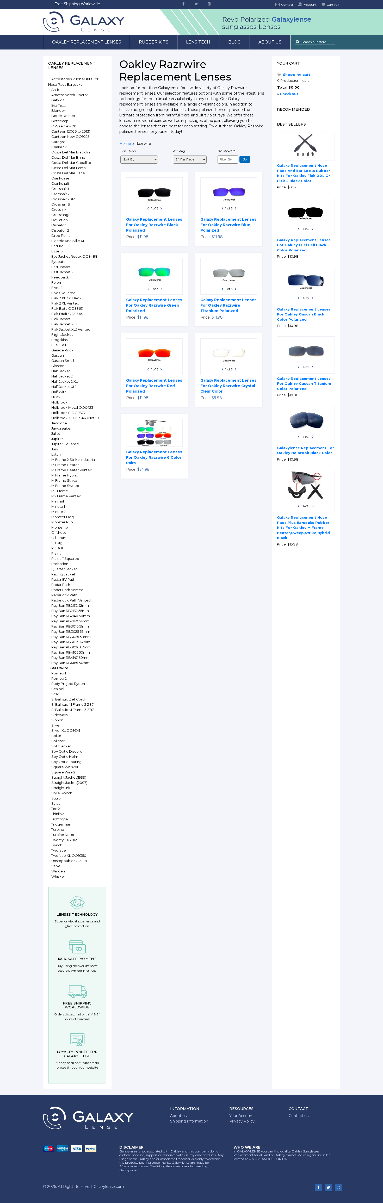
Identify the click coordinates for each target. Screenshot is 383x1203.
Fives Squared (63, 293)
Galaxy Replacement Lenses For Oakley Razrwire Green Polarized (154, 305)
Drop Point (60, 235)
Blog (234, 42)
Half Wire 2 (60, 392)
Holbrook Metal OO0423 (72, 407)
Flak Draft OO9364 (67, 314)
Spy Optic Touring (66, 762)
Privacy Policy (242, 1121)
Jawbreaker (61, 428)
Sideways (59, 715)
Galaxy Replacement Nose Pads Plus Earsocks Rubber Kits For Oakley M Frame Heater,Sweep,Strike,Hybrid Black (303, 527)
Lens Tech (198, 42)
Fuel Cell (58, 345)
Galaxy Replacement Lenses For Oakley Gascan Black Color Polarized (304, 314)
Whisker (58, 876)
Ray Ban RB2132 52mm (70, 605)
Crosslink (58, 209)
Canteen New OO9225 (70, 136)
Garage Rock (62, 350)
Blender (58, 110)
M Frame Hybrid (64, 475)
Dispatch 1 (59, 225)
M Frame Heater (65, 465)
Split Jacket (61, 746)
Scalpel (57, 689)
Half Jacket (60, 371)
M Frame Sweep (65, 485)
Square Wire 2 (63, 772)
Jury (54, 449)
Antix (55, 90)
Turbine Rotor (63, 835)
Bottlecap (60, 121)
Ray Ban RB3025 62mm (70, 642)
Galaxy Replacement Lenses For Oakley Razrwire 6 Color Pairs (154, 457)
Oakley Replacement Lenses (86, 42)
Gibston (57, 366)
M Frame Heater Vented (71, 470)
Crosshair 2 (60, 194)
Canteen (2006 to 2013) (70, 131)
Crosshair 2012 (63, 199)
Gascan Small (62, 360)
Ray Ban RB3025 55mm (70, 631)
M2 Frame (59, 491)
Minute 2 (58, 512)
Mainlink (58, 501)
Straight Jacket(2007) (69, 782)
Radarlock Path (64, 595)
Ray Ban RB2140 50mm (70, 616)
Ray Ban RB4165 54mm (70, 663)
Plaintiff (57, 553)
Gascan (57, 355)
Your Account (241, 1115)
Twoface (58, 850)
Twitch (56, 845)
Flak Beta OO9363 (67, 308)
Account (310, 5)
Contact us (298, 1115)
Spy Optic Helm (64, 756)
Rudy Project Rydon (68, 683)
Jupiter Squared (65, 444)
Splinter (58, 741)
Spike (56, 736)
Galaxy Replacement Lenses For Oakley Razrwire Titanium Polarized (228, 305)
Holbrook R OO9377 (68, 413)
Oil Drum (58, 538)
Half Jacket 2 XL (64, 381)
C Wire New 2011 (64, 126)
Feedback (60, 277)
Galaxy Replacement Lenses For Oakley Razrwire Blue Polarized (228, 225)
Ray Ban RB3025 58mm (71, 637)
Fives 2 (57, 288)
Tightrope (59, 819)
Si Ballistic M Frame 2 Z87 (72, 704)
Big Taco (58, 105)
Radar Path (60, 584)
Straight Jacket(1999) (68, 777)
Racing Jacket (63, 574)
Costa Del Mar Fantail (69, 168)
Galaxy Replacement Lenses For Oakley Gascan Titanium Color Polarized (304, 383)
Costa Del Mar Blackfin (70, 152)
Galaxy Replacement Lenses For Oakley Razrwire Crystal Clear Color (228, 386)
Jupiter (57, 439)
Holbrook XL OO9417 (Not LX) (76, 418)
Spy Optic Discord (66, 751)
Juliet (55, 433)
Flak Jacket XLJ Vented (70, 329)
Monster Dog (62, 517)
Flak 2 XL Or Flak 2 (66, 298)
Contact (286, 5)
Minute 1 (58, 506)
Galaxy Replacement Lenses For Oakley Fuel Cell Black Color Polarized (304, 245)
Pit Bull (57, 548)
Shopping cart (296, 74)
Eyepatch (59, 261)
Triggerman (61, 824)
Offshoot (58, 532)
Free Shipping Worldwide (77, 4)
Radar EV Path (63, 579)
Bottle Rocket (63, 116)
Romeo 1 (58, 673)
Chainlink (59, 147)
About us (269, 42)
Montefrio (59, 527)
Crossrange (61, 215)
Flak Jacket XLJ (64, 324)
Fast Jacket (61, 267)
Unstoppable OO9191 (69, 861)
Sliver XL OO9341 (65, 730)
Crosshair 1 (60, 189)
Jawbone (59, 423)
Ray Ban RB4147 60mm (70, 657)
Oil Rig (56, 543)
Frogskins (59, 340)
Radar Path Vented (67, 590)
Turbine (57, 829)
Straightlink (60, 788)
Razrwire (60, 668)
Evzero (57, 251)
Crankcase (60, 178)
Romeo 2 (59, 678)
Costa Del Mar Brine (68, 157)
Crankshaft (60, 183)
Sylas (55, 803)
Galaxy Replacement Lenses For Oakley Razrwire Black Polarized (154, 225)
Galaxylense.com (109, 1186)
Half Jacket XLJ (64, 387)
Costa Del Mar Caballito (71, 162)
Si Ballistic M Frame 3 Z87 (72, 710)
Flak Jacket (61, 319)
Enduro (57, 246)
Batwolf (57, 100)
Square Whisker (64, 767)
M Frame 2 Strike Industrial (73, 459)
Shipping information (189, 1121)
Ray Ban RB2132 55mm (70, 611)
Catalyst (58, 142)
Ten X (55, 809)
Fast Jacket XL (63, 272)
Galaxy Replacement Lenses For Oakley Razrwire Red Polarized (154, 386)
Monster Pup (62, 522)
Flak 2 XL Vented (65, 303)
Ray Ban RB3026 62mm (71, 647)
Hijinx (55, 397)
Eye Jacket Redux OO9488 (74, 256)
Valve (55, 866)
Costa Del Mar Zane (68, 173)
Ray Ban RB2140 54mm (70, 621)
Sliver (56, 725)
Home (125, 143)
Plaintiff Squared (65, 558)
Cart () (332, 5)
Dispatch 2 (60, 230)
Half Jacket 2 (62, 376)
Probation (59, 564)
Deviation (59, 220)
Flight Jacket (62, 334)
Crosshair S (60, 204)
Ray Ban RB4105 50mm (70, 652)
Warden (58, 871)
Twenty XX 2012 (64, 840)
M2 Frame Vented (66, 496)
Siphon (57, 720)
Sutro (56, 798)
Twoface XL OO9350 (68, 855)
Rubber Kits (153, 42)
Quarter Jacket (64, 569)
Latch (56, 454)
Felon (56, 282)
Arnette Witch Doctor (69, 95)
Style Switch (61, 793)
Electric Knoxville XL (68, 241)
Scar (55, 694)
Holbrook (59, 402)
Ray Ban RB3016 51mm (70, 626)
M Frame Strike (64, 480)
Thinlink (57, 814)
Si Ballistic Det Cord (68, 699)
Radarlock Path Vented (71, 600)
